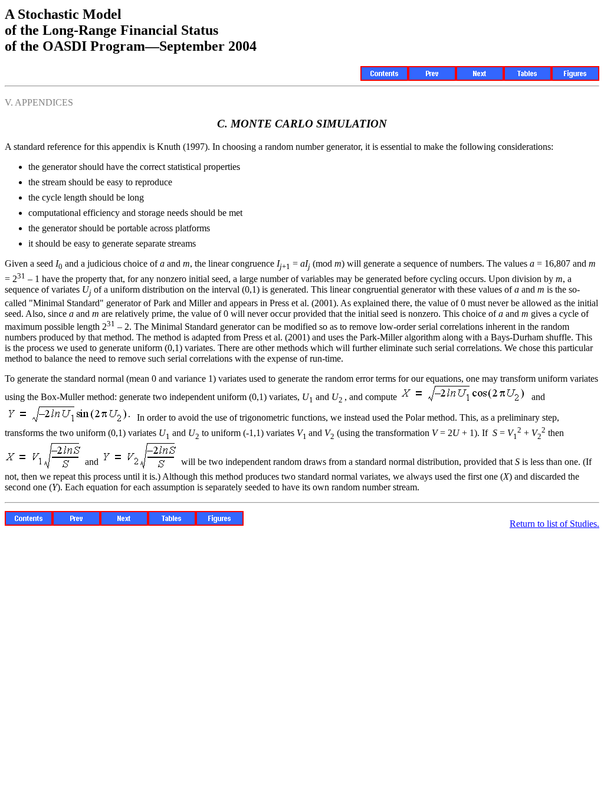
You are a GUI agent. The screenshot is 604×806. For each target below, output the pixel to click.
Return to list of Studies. (554, 524)
